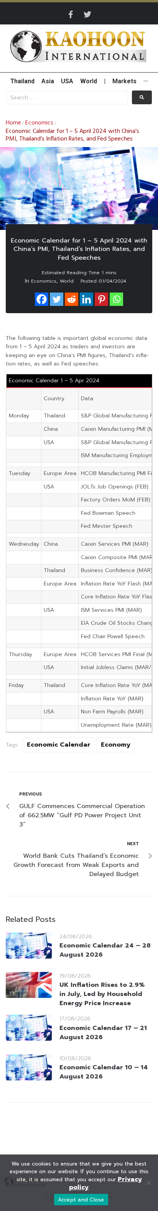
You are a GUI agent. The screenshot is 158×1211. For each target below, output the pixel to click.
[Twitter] (87, 14)
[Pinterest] (101, 299)
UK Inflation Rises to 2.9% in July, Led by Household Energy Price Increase (102, 994)
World (67, 281)
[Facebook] (41, 299)
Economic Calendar (59, 744)
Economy (115, 744)
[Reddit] (71, 299)
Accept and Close (81, 1199)
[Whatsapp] (116, 299)
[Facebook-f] (70, 14)
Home (13, 123)
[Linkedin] (86, 299)
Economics (39, 123)
